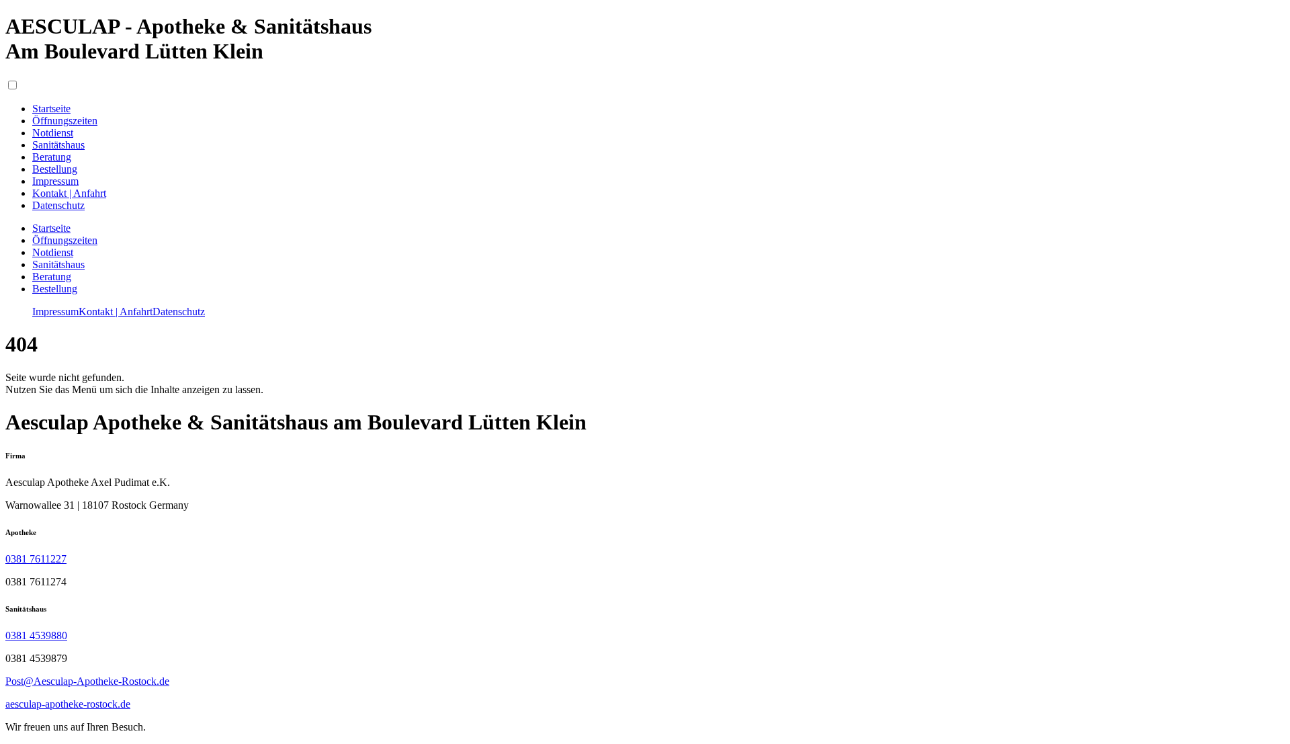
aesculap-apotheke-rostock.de (67, 704)
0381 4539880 (36, 635)
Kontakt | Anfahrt (116, 311)
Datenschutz (179, 311)
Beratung (51, 276)
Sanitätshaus (58, 264)
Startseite (51, 228)
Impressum (55, 311)
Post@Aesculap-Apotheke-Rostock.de (87, 681)
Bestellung (54, 288)
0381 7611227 (36, 559)
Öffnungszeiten (64, 240)
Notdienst (52, 252)
